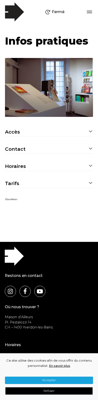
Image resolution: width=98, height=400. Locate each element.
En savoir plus (59, 366)
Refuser (49, 391)
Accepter (49, 380)
